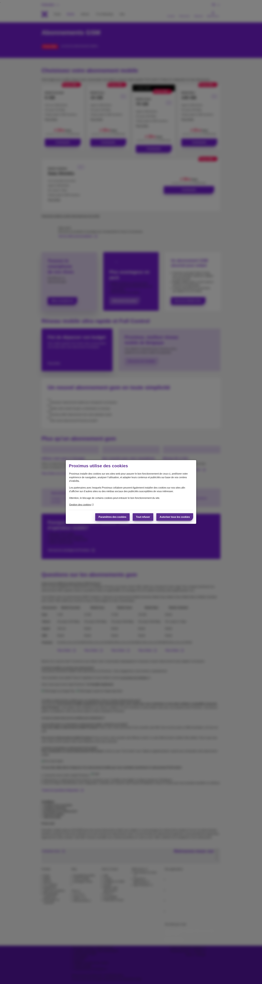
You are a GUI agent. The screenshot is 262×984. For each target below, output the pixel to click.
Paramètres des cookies (112, 517)
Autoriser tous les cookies (175, 517)
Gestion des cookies (80, 504)
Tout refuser (143, 517)
